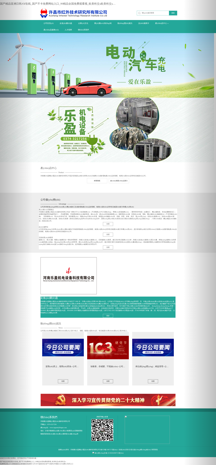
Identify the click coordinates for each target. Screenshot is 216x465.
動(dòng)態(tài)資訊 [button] (125, 23)
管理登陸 (154, 449)
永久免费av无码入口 (66, 464)
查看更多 (45, 188)
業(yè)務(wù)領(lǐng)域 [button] (102, 23)
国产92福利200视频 (52, 464)
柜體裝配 (97, 181)
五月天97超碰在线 (38, 464)
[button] (16, 232)
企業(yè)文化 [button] (83, 23)
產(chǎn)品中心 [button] (161, 23)
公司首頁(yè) (49, 23)
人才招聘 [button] (68, 30)
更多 (108, 316)
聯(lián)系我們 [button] (83, 30)
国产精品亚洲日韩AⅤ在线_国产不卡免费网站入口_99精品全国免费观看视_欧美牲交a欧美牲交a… (58, 3)
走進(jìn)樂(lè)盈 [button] (66, 23)
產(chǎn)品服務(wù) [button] (51, 30)
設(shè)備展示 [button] (143, 23)
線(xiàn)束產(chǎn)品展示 (119, 181)
